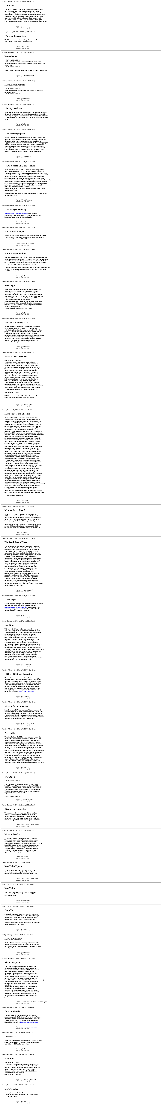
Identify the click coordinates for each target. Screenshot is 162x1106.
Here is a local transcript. (27, 691)
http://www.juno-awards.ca (29, 1022)
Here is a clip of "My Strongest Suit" (16, 213)
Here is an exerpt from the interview (15, 607)
